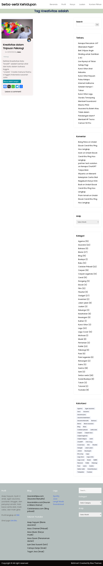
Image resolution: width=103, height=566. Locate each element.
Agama (81, 241)
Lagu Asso (80, 457)
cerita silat (93, 430)
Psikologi (6, 56)
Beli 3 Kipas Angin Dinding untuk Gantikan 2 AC (88, 54)
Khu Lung (80, 454)
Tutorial (81, 386)
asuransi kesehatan (83, 417)
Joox (55, 499)
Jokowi (79, 451)
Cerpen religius (82, 439)
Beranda (53, 4)
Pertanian (82, 342)
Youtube (82, 390)
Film (80, 288)
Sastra (81, 368)
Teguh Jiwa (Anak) (35, 551)
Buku (80, 263)
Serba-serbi (83, 375)
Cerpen (81, 270)
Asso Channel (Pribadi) (37, 528)
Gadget (81, 295)
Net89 (95, 460)
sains (85, 466)
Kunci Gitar (83, 324)
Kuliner (81, 321)
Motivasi (82, 335)
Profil (63, 4)
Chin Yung (89, 442)
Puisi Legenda (84, 357)
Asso (78, 411)
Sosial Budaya (84, 379)
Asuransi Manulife (82, 421)
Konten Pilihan (95, 4)
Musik (80, 339)
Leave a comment (12, 91)
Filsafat (81, 292)
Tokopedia (80, 472)
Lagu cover (80, 460)
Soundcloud (58, 504)
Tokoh (81, 382)
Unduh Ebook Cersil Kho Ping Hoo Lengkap (87, 145)
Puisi (80, 353)
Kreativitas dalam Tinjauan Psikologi (13, 46)
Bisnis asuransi (88, 424)
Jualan (82, 4)
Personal (80, 463)
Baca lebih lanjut (11, 81)
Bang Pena (83, 142)
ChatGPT (80, 442)
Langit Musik (58, 501)
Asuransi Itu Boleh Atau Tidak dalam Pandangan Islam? (88, 112)
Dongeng (82, 281)
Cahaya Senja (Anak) (36, 548)
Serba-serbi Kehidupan (19, 4)
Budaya (81, 259)
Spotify (56, 496)
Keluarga (82, 310)
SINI (17, 515)
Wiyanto (82, 173)
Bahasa (81, 248)
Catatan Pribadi (85, 266)
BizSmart (75, 563)
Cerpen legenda (82, 436)
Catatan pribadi (82, 430)
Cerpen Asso (89, 433)
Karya (72, 4)
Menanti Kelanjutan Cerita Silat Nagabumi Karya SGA (88, 177)
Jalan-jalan (83, 303)
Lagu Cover (83, 332)
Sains (80, 364)
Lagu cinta (90, 457)
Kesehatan (83, 313)
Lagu (80, 328)
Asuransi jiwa (81, 414)
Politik (80, 346)
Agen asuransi (89, 408)
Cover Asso (80, 445)
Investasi (82, 299)
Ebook (81, 284)
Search (79, 21)
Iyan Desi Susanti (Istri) (37, 544)
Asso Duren (32, 538)
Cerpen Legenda (85, 274)
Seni (80, 371)
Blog (80, 255)
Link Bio (14, 520)
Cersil (80, 277)
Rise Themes (95, 563)
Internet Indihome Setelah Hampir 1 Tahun (86, 87)
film (88, 445)
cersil (91, 439)
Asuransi (82, 245)
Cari (97, 24)
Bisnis (80, 252)
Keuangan (82, 317)
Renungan (82, 361)
